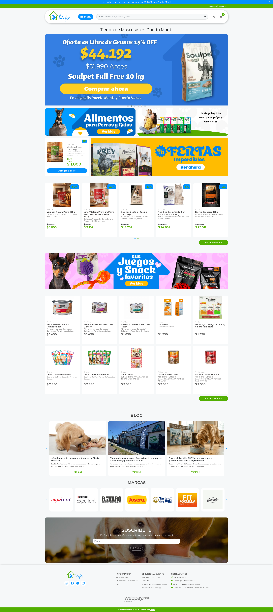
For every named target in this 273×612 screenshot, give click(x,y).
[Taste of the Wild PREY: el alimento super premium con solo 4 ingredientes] (136, 438)
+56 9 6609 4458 (180, 577)
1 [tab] (135, 238)
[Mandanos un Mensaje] (77, 583)
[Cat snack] (173, 307)
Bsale (152, 610)
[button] (128, 106)
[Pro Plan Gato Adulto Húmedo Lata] (62, 307)
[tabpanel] (62, 210)
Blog (136, 415)
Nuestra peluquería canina (127, 581)
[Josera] (137, 499)
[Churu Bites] (136, 358)
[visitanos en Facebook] (72, 583)
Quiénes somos (122, 577)
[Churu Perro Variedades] (99, 358)
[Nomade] (213, 499)
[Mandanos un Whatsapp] (67, 583)
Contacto (145, 581)
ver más (78, 472)
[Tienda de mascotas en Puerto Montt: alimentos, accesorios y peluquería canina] (77, 438)
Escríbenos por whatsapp (151, 588)
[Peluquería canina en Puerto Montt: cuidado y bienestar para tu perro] (195, 438)
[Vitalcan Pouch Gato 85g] (56, 152)
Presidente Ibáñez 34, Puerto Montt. (187, 584)
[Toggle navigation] (85, 17)
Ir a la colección (213, 242)
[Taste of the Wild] (162, 499)
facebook (213, 6)
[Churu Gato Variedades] (62, 358)
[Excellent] (86, 499)
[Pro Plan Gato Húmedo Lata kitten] (136, 307)
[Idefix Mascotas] (61, 16)
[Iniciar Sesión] (214, 17)
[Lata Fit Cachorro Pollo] (210, 358)
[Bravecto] (61, 499)
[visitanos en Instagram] (83, 583)
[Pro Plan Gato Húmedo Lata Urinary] (99, 307)
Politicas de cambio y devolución (154, 584)
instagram (223, 6)
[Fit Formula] (187, 499)
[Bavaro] (111, 499)
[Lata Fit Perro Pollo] (173, 358)
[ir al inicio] (75, 575)
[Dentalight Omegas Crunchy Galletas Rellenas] (210, 307)
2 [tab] (137, 238)
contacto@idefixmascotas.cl (184, 581)
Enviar (137, 548)
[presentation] (48, 71)
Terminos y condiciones (151, 577)
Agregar (67, 171)
